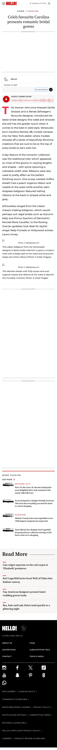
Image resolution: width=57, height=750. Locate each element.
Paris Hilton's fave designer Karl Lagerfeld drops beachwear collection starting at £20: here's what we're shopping (33, 532)
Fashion (33, 11)
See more (7, 479)
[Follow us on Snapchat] (21, 675)
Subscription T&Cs (40, 650)
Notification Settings (14, 715)
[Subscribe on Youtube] (8, 675)
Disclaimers (8, 691)
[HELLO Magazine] (11, 3)
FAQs (32, 643)
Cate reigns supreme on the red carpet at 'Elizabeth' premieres (25, 566)
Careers (6, 738)
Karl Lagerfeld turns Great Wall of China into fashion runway (27, 579)
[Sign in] (49, 3)
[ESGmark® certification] (22, 628)
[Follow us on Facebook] (21, 668)
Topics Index (37, 656)
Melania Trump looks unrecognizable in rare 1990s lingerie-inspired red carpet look (34, 519)
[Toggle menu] (3, 3)
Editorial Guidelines (13, 723)
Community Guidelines (14, 699)
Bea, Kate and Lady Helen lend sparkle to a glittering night (26, 606)
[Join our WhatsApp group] (8, 683)
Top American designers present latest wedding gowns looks (24, 593)
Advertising (9, 650)
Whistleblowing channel (16, 707)
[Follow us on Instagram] (8, 668)
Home (20, 11)
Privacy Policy (42, 707)
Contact (7, 656)
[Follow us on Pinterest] (35, 675)
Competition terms (39, 715)
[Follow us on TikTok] (48, 668)
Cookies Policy (27, 691)
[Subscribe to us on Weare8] (48, 675)
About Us (7, 643)
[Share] (51, 89)
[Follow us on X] (35, 668)
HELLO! (14, 79)
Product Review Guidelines (29, 738)
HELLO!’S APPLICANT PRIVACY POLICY (21, 731)
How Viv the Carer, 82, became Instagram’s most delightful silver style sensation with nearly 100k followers (33, 490)
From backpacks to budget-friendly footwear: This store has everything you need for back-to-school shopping (34, 503)
